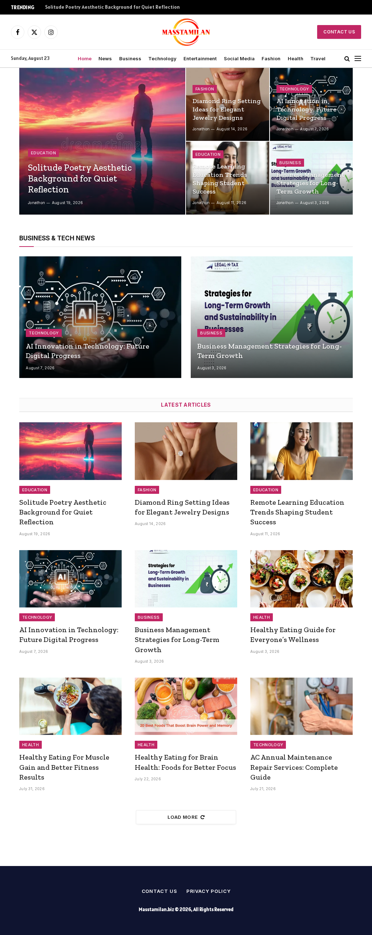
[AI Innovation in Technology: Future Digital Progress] (100, 317)
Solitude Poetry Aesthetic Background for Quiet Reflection (80, 178)
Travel (318, 58)
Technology (162, 58)
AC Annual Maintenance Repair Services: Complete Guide (294, 767)
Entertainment (200, 58)
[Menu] (358, 58)
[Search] (347, 58)
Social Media (239, 58)
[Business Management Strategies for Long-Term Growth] (272, 317)
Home (85, 58)
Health (295, 58)
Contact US (339, 31)
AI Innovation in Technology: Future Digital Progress (306, 109)
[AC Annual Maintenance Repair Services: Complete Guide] (301, 706)
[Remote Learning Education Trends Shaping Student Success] (301, 451)
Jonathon (36, 202)
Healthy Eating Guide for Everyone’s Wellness (293, 634)
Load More (182, 817)
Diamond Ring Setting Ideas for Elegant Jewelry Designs (108, 7)
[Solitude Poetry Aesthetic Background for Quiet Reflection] (102, 141)
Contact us (159, 891)
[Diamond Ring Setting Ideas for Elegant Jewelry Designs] (186, 451)
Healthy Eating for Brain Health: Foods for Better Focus (185, 762)
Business (130, 58)
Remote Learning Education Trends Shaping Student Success (220, 178)
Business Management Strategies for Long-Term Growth (310, 183)
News (105, 58)
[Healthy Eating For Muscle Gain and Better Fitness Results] (70, 706)
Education (43, 152)
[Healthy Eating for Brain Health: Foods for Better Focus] (186, 706)
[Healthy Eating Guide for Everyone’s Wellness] (301, 579)
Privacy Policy (208, 891)
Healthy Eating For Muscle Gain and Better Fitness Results (64, 767)
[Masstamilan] (186, 32)
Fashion (271, 58)
